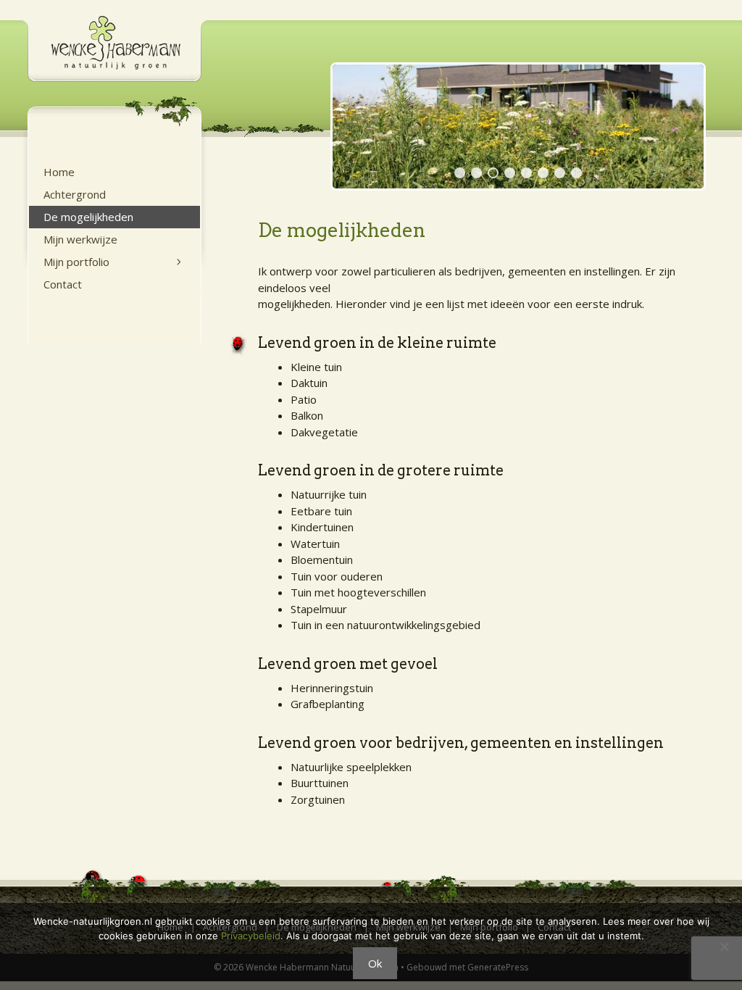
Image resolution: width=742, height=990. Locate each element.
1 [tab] (459, 172)
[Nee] (724, 946)
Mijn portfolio (76, 261)
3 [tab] (493, 172)
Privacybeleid (250, 935)
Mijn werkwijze (80, 239)
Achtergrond (74, 194)
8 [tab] (576, 172)
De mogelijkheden (88, 216)
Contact (62, 284)
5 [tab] (526, 172)
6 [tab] (543, 172)
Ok (375, 963)
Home (59, 172)
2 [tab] (476, 172)
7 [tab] (559, 172)
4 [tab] (509, 172)
